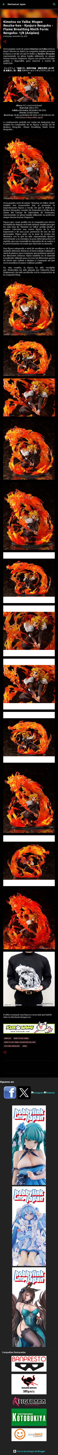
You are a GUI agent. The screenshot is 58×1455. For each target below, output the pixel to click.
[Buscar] (54, 4)
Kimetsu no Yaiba (21, 1038)
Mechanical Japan (16, 4)
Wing (25, 1046)
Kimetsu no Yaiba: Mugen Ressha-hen (19, 1042)
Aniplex (7, 1038)
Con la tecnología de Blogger (30, 1451)
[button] (4, 41)
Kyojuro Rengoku (12, 1046)
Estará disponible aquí (31, 117)
